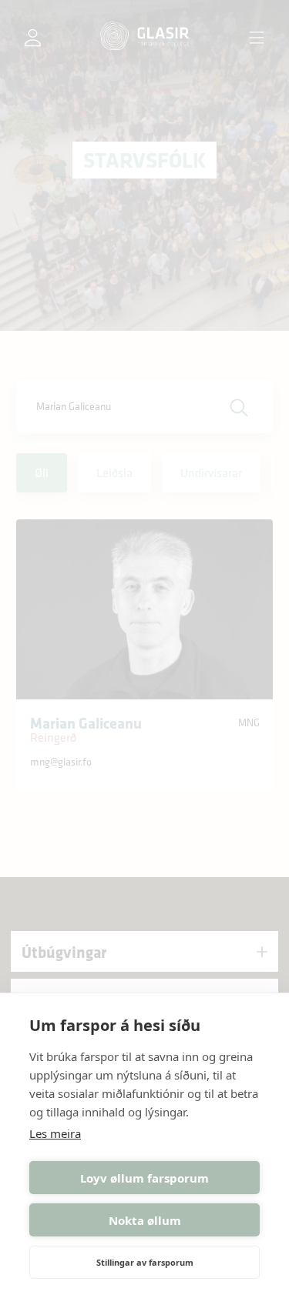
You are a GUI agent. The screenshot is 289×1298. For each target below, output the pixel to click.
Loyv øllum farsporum (144, 1178)
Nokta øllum (145, 1220)
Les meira (55, 1133)
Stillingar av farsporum (144, 1262)
